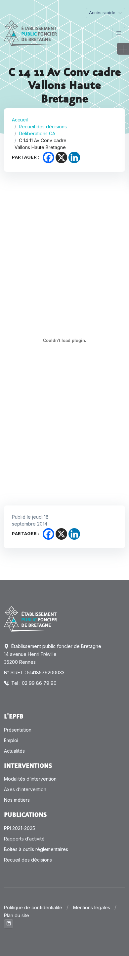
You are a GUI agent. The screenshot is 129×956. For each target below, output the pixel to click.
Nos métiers (17, 800)
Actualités (14, 751)
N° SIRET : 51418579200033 (34, 672)
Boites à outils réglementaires (36, 849)
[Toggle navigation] (118, 33)
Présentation (17, 730)
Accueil (20, 119)
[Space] (30, 618)
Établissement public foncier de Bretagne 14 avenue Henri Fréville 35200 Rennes (52, 654)
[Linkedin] (74, 157)
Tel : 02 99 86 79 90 (33, 683)
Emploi (11, 740)
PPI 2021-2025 (19, 828)
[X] (61, 157)
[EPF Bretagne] (30, 33)
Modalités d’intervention (30, 779)
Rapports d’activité (24, 838)
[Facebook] (48, 157)
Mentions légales (91, 907)
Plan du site (16, 915)
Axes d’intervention (25, 789)
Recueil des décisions (43, 126)
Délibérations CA (37, 133)
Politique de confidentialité (33, 907)
